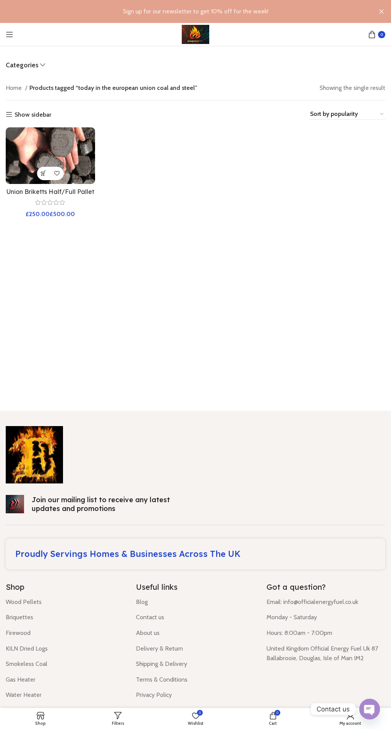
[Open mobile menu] (9, 34)
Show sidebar (33, 114)
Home (14, 87)
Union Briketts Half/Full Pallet (50, 191)
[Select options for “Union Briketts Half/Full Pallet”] (43, 173)
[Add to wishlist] (57, 173)
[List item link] (65, 602)
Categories (22, 65)
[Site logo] (195, 33)
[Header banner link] (184, 11)
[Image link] (34, 454)
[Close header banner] (381, 11)
